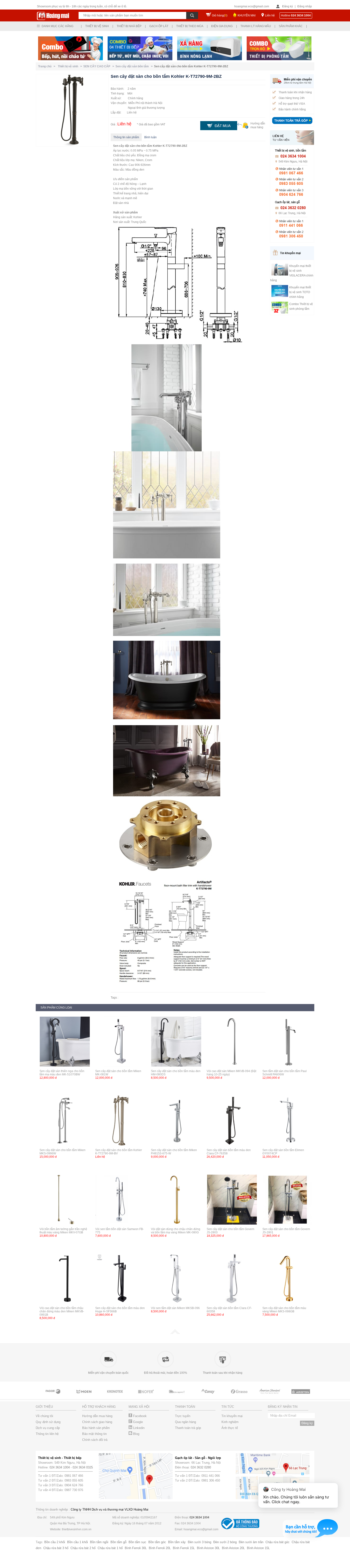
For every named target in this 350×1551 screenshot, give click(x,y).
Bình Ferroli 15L (184, 1548)
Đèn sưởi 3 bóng (199, 1542)
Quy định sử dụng (48, 1422)
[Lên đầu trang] (175, 1333)
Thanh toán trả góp (188, 1428)
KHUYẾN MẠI (246, 15)
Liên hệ (270, 15)
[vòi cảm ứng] (115, 1396)
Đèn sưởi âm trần (251, 1542)
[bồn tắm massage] (146, 1396)
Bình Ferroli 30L (136, 1548)
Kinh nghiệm (230, 1422)
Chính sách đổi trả (94, 1440)
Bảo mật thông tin (94, 1434)
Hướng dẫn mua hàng (97, 1416)
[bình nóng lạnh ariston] (270, 1396)
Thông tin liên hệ (47, 1434)
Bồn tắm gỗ (118, 1542)
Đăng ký (287, 6)
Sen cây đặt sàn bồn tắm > (134, 66)
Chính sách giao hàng (97, 1422)
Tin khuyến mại (232, 1416)
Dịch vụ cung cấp (48, 1428)
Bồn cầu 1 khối (77, 1542)
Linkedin (138, 1428)
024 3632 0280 (201, 1467)
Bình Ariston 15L (258, 1548)
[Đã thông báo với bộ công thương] (240, 1528)
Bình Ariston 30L (208, 1548)
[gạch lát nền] (208, 1396)
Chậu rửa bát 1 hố (110, 1548)
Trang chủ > (47, 66)
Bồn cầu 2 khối (54, 1542)
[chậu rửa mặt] (53, 1396)
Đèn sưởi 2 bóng (225, 1542)
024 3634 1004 (60, 1467)
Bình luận (150, 137)
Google (137, 1422)
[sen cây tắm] (84, 1396)
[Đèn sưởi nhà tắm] (301, 1396)
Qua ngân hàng (185, 1422)
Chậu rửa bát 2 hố (82, 1548)
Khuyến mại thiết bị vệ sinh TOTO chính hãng (300, 292)
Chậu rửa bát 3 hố (55, 1548)
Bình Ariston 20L (233, 1548)
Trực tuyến (182, 1416)
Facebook (139, 1416)
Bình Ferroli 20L (160, 1548)
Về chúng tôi (44, 1416)
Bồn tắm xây (177, 1542)
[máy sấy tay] (177, 1396)
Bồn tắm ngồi (99, 1542)
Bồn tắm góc (157, 1542)
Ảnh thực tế (229, 1428)
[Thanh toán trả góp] (292, 124)
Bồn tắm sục (137, 1542)
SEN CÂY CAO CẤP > (99, 66)
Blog (135, 1434)
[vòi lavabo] (239, 1396)
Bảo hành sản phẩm (96, 1428)
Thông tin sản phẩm (126, 137)
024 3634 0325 (83, 1467)
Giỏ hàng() (219, 15)
